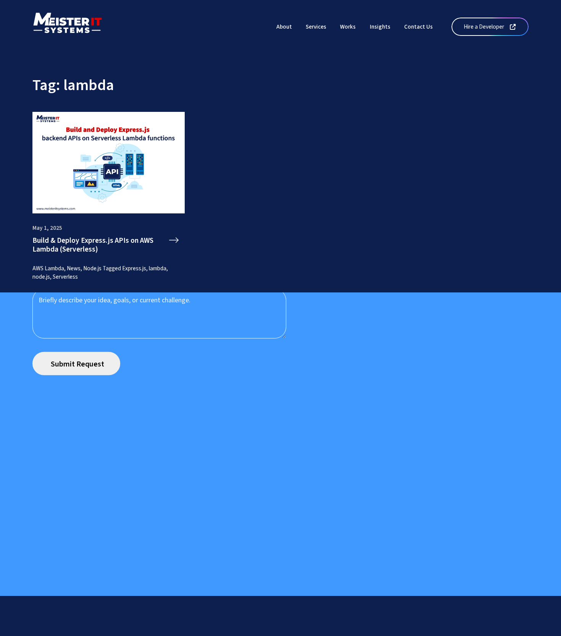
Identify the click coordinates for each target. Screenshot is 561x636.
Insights (380, 27)
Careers (262, 631)
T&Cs (190, 631)
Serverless (65, 277)
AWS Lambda (48, 268)
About (284, 27)
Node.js (92, 268)
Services (316, 27)
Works (348, 27)
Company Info (225, 631)
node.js (41, 277)
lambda (157, 268)
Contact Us (418, 27)
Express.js (134, 268)
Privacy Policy (157, 631)
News (74, 268)
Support (119, 631)
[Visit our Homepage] (67, 26)
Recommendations (306, 631)
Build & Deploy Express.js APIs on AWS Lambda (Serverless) (92, 245)
